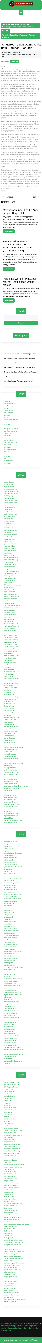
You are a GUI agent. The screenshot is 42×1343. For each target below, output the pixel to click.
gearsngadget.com (10, 612)
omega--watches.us (10, 862)
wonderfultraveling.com (11, 944)
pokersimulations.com (11, 624)
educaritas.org (8, 518)
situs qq (6, 454)
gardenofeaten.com (10, 1178)
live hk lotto (7, 458)
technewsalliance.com (11, 681)
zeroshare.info (8, 917)
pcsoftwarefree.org (10, 537)
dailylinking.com (9, 539)
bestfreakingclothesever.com (13, 1242)
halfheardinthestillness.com (13, 992)
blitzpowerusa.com (10, 1176)
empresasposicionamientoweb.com (16, 786)
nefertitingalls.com (10, 512)
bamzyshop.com (9, 738)
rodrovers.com (9, 589)
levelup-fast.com (9, 619)
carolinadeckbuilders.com (12, 899)
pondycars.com (9, 740)
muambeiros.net (9, 960)
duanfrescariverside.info (12, 665)
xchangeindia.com (10, 768)
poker (3, 1323)
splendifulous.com (10, 630)
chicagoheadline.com (11, 493)
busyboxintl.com (9, 1142)
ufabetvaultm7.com (10, 644)
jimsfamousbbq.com (11, 842)
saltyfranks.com (9, 908)
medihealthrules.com (11, 749)
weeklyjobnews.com (11, 1267)
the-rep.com (8, 906)
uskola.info (7, 690)
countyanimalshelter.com (12, 1270)
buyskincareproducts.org (12, 1047)
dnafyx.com (8, 541)
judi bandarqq (8, 413)
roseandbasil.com (10, 983)
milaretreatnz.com (10, 921)
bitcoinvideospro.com (11, 1128)
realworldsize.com (10, 1155)
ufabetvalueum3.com (11, 642)
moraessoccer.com (10, 937)
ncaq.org (7, 525)
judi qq (6, 417)
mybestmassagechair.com (13, 995)
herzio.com (7, 1103)
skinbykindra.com (10, 795)
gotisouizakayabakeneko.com (14, 1135)
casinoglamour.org (10, 1056)
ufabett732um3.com (10, 688)
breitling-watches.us (10, 864)
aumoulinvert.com (10, 1015)
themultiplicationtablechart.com (14, 1054)
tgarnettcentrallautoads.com (13, 867)
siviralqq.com (8, 1238)
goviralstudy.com (9, 1029)
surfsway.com (8, 576)
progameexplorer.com (11, 802)
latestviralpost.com (10, 1171)
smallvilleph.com (9, 926)
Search (21, 311)
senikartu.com (8, 1112)
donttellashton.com (10, 1096)
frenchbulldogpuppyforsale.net (14, 1049)
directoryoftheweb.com (11, 1094)
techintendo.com (9, 567)
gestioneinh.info (9, 708)
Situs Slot (5, 31)
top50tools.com (9, 903)
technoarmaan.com (10, 784)
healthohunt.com (9, 674)
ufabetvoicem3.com (10, 649)
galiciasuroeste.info (10, 928)
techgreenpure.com (10, 569)
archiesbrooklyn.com (11, 958)
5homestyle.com (9, 1063)
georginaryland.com (10, 981)
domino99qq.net (9, 1091)
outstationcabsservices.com (13, 763)
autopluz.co (8, 871)
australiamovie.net (10, 846)
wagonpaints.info (9, 692)
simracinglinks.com (10, 885)
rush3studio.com (9, 1098)
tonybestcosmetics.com (12, 788)
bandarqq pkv (8, 410)
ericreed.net (8, 997)
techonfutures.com (10, 742)
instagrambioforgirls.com (12, 1187)
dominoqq (7, 435)
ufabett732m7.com (10, 720)
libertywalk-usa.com (10, 844)
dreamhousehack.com (11, 772)
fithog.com (7, 976)
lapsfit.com (7, 617)
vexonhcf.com (8, 876)
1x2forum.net (8, 484)
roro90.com (8, 1100)
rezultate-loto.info (9, 628)
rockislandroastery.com (12, 804)
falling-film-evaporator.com (13, 1245)
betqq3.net (7, 1004)
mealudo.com (8, 1213)
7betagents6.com (9, 603)
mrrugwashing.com (10, 1226)
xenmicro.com (9, 528)
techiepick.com (9, 736)
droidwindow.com (9, 724)
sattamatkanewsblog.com (12, 1256)
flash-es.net (8, 1231)
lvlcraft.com (8, 582)
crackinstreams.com (11, 608)
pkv (5, 422)
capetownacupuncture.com (13, 1126)
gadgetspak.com (9, 610)
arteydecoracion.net (10, 974)
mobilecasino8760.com (11, 1001)
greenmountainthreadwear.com (14, 1251)
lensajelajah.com (9, 521)
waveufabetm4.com (10, 651)
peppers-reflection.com (11, 1295)
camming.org (8, 496)
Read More (10, 231)
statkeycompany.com (11, 896)
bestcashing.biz (9, 953)
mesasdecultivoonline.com (13, 1167)
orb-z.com (7, 1162)
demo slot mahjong (10, 442)
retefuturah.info (9, 676)
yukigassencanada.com (12, 596)
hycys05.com (8, 1181)
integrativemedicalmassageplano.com (16, 1224)
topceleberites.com (10, 635)
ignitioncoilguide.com (11, 813)
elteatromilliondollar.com (12, 1149)
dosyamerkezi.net (10, 887)
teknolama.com (9, 1158)
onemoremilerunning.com (12, 1183)
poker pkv (7, 415)
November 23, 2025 (11, 52)
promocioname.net (10, 947)
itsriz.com (7, 1121)
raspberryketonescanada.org (13, 747)
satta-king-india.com (10, 594)
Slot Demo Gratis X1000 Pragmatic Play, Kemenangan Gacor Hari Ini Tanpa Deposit (17, 26)
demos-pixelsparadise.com (13, 878)
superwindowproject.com (12, 1020)
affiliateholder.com (10, 1302)
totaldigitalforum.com (11, 781)
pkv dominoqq (8, 406)
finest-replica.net (9, 706)
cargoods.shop (9, 1123)
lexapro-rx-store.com (11, 1045)
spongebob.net (9, 1139)
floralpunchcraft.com (11, 1206)
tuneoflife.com (8, 1297)
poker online (8, 433)
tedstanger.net (8, 685)
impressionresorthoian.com (13, 1240)
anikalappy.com (9, 660)
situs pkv (7, 424)
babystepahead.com (11, 1276)
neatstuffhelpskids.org (11, 935)
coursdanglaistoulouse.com (13, 853)
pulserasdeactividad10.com (13, 1036)
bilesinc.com (8, 919)
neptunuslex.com (9, 855)
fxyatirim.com (8, 553)
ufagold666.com (9, 729)
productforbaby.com (10, 1160)
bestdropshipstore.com (11, 571)
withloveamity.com (10, 548)
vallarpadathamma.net (11, 1153)
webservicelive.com (10, 822)
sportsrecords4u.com (11, 633)
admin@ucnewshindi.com (11, 54)
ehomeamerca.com (10, 564)
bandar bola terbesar (11, 419)
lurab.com (7, 811)
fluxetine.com (8, 999)
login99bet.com (9, 486)
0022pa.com (8, 915)
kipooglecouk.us (9, 1011)
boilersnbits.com (9, 1169)
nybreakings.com (9, 761)
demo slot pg (8, 461)
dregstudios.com (9, 933)
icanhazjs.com (9, 1024)
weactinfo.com (9, 1196)
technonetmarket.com (11, 683)
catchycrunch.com (10, 507)
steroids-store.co (9, 972)
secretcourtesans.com (11, 489)
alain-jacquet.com (10, 1132)
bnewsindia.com (9, 733)
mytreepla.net (8, 621)
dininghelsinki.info (10, 662)
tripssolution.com (9, 592)
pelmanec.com (9, 1089)
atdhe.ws (7, 988)
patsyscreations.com (11, 514)
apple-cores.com (9, 1033)
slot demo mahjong (10, 431)
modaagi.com (8, 924)
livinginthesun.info (10, 1119)
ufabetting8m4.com (10, 637)
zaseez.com (8, 505)
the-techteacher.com (11, 774)
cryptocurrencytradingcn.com (14, 1258)
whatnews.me (8, 701)
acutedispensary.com (11, 1254)
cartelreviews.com (10, 573)
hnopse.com (8, 1286)
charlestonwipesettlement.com (14, 1263)
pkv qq (6, 408)
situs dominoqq (9, 438)
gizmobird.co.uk (9, 848)
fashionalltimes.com (10, 779)
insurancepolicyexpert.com (13, 894)
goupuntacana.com (10, 500)
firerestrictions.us (9, 956)
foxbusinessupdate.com (12, 1219)
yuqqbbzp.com (9, 601)
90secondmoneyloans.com (13, 585)
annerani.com (8, 910)
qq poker (36, 1328)
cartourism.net (9, 1031)
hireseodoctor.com (10, 614)
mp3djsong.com (9, 851)
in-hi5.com (7, 1105)
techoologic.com (9, 745)
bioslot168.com (9, 818)
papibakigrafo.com (10, 1022)
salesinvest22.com (10, 713)
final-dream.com (9, 704)
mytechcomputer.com (11, 816)
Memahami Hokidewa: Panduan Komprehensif (19, 367)
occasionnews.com (10, 1288)
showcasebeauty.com (11, 892)
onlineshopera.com (10, 530)
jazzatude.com (9, 912)
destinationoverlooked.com (13, 1279)
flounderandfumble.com (12, 672)
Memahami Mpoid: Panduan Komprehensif (18, 381)
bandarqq (7, 401)
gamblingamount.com (11, 1281)
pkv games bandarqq (11, 429)
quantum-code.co (10, 699)
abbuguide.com (9, 555)
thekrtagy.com (8, 765)
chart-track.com (9, 942)
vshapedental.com (10, 754)
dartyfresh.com (9, 532)
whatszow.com (9, 562)
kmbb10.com (8, 1192)
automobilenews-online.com (13, 777)
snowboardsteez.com (11, 1185)
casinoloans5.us (9, 1006)
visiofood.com (8, 722)
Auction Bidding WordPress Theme (15, 1340)
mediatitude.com (9, 880)
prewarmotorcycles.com (12, 883)
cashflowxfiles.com (10, 1190)
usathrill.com (8, 752)
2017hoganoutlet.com (11, 1087)
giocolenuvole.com (10, 544)
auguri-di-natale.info (10, 857)
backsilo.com (8, 1235)
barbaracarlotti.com (10, 1038)
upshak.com (8, 1233)
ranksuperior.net (9, 1274)
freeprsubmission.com (11, 726)
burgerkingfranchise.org (12, 1151)
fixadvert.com (8, 869)
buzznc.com (8, 790)
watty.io (6, 1117)
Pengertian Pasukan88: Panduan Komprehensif (19, 354)
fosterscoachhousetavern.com (14, 1164)
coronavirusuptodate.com (12, 605)
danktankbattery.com (11, 1210)
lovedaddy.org (8, 1222)
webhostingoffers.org (11, 560)
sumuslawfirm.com (10, 1247)
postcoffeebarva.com (11, 1146)
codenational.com (10, 800)
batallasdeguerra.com (11, 931)
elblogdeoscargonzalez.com (13, 967)
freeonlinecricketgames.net (13, 951)
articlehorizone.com (10, 598)
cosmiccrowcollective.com (13, 1130)
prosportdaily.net (9, 710)
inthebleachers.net (10, 1043)
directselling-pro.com (11, 806)
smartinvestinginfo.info (11, 678)
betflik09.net (8, 523)
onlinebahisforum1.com (11, 491)
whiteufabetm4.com (10, 658)
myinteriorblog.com (10, 731)
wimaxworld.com (9, 949)
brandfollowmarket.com (12, 1265)
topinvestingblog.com (11, 901)
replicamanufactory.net (11, 626)
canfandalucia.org (10, 756)
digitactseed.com (9, 580)
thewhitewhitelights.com (12, 985)
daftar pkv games (10, 403)
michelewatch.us (9, 860)
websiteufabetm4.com (11, 656)
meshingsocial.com (10, 1199)
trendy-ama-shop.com (11, 717)
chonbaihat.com (9, 965)
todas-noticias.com (10, 1110)
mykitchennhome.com (11, 1013)
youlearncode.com (10, 550)
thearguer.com (9, 1201)
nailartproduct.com (10, 578)
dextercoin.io (8, 1059)
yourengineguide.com (11, 758)
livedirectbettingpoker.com (12, 1217)
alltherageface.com (10, 797)
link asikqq (7, 445)
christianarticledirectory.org (13, 1061)
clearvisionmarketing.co (12, 697)
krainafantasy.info (10, 1107)
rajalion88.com (9, 498)
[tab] (21, 12)
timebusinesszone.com (11, 1292)
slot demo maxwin (10, 449)
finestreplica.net (9, 669)
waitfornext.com (9, 694)
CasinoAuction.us (10, 1008)
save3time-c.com (10, 874)
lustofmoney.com (9, 1290)
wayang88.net (8, 653)
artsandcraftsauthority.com (13, 820)
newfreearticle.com (10, 1174)
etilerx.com (7, 667)
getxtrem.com (8, 1194)
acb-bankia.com (9, 1228)
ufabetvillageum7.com (11, 646)
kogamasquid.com (10, 1052)
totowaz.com (8, 1260)
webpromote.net (9, 969)
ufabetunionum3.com (11, 640)
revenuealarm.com (10, 809)
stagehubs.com (9, 482)
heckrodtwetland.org (10, 990)
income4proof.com (10, 516)
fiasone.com (8, 1208)
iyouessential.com (10, 546)
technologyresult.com (11, 557)
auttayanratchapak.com (12, 1144)
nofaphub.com (8, 509)
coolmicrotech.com (10, 770)
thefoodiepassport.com (11, 1017)
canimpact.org (8, 1027)
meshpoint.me (8, 1137)
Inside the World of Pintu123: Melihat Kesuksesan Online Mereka (19, 281)
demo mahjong (9, 440)
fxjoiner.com (8, 793)
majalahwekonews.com (12, 1085)
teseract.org (8, 715)
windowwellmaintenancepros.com (15, 1299)
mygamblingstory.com (11, 1082)
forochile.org (8, 940)
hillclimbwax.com (9, 1283)
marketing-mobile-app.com (13, 1203)
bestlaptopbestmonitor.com (13, 979)
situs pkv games (11, 1323)
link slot (6, 451)
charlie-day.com (9, 1215)
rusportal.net (8, 1114)
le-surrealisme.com (10, 889)
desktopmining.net (10, 1040)
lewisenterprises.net (10, 535)
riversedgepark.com (10, 503)
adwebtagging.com (10, 1272)
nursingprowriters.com (11, 1249)
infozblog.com (8, 963)
